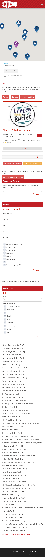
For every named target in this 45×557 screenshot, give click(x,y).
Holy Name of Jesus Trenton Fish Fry (14, 400)
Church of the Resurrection (22, 115)
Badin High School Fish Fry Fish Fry (13, 358)
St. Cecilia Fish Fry (8, 505)
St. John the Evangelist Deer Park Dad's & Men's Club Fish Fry (22, 524)
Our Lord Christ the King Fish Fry (13, 459)
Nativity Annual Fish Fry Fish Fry (12, 433)
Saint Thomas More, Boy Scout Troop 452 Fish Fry (18, 485)
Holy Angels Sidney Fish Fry (11, 394)
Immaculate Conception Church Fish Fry (15, 410)
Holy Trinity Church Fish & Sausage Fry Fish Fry (17, 404)
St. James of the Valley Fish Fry (12, 514)
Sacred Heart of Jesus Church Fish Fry (14, 475)
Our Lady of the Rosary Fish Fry (12, 453)
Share (3, 83)
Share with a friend (28, 97)
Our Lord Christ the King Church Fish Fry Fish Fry (18, 462)
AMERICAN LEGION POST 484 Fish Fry (14, 355)
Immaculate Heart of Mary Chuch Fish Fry (16, 413)
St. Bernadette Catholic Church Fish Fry (15, 501)
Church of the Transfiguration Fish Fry (14, 378)
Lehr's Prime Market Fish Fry (11, 420)
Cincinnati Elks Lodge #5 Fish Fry (13, 381)
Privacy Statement (17, 555)
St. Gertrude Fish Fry (8, 511)
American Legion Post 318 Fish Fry (13, 352)
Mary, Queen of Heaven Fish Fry (12, 426)
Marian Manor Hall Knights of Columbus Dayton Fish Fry (20, 423)
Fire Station (10, 313)
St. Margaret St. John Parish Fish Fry (14, 531)
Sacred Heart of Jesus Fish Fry (12, 472)
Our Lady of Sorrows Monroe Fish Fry (14, 449)
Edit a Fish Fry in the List (33, 163)
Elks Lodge (10, 309)
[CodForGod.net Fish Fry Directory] (9, 4)
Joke (8, 332)
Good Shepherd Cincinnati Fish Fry (13, 387)
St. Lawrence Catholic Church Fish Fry (14, 527)
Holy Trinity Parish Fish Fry (11, 407)
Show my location (11, 71)
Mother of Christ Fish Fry (10, 430)
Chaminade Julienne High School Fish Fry (16, 368)
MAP (39, 135)
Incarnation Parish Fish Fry (11, 417)
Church (9, 316)
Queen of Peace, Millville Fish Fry (13, 466)
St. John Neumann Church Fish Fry (13, 521)
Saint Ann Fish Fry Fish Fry (11, 479)
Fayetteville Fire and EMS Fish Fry (13, 384)
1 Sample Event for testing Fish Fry (13, 345)
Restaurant (10, 322)
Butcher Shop (11, 326)
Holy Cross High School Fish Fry (12, 397)
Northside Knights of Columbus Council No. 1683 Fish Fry (21, 439)
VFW (8, 319)
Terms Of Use (29, 555)
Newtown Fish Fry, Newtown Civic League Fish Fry (18, 436)
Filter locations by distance (14, 76)
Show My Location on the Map (13, 177)
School (9, 329)
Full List (5, 97)
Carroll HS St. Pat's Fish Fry (11, 365)
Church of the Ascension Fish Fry (13, 371)
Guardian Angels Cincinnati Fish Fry (14, 391)
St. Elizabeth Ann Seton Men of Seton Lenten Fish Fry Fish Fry (22, 508)
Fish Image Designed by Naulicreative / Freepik (16, 534)
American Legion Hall (13, 306)
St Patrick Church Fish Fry (10, 495)
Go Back (15, 97)
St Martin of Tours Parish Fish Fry (13, 492)
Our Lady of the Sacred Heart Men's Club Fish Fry (18, 456)
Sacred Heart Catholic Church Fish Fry (14, 469)
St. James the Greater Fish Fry (12, 518)
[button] (24, 37)
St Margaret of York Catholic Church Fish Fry (16, 488)
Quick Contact (7, 284)
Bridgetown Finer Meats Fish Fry (12, 361)
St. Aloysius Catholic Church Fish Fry (14, 498)
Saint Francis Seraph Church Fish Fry (14, 482)
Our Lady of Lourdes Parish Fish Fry (14, 446)
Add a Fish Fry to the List (12, 163)
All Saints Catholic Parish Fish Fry (13, 348)
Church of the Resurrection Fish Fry (13, 374)
